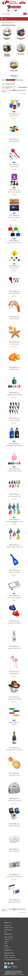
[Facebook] (5, 963)
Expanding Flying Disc (14, 141)
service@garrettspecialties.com (12, 959)
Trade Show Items (8, 22)
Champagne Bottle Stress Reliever (14, 749)
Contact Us (16, 7)
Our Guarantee (8, 929)
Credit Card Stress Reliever (14, 902)
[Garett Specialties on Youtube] (12, 963)
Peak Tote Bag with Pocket (14, 496)
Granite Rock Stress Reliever (14, 800)
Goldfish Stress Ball (14, 369)
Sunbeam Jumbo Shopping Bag (14, 394)
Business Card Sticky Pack (14, 217)
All (13, 22)
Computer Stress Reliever (14, 825)
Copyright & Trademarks (9, 974)
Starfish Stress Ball (14, 344)
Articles (6, 945)
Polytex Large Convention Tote (14, 242)
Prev (8, 90)
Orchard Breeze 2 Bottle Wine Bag (14, 445)
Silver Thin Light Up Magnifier (14, 597)
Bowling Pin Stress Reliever (14, 648)
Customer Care (8, 939)
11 (4, 91)
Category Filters (10, 84)
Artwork (6, 941)
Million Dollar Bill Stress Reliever (14, 876)
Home (2, 22)
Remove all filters (19, 79)
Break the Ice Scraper (14, 572)
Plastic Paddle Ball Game (14, 293)
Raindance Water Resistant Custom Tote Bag (14, 522)
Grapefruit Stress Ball (14, 775)
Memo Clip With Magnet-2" (14, 192)
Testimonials (7, 925)
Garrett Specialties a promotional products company (13, 972)
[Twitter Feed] (9, 963)
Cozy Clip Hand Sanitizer (14, 420)
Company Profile (8, 927)
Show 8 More (14, 75)
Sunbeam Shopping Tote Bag (14, 470)
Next (6, 91)
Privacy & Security (14, 973)
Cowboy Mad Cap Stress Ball (14, 699)
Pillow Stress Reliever (14, 851)
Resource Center (8, 937)
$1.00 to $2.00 (10, 79)
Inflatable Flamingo (14, 673)
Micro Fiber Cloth (14, 268)
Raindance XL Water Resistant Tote (14, 547)
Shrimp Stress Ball (14, 318)
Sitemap (21, 974)
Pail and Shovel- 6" (14, 115)
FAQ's (5, 943)
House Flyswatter (14, 166)
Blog (5, 931)
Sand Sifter (14, 724)
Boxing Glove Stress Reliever (14, 623)
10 (2, 91)
